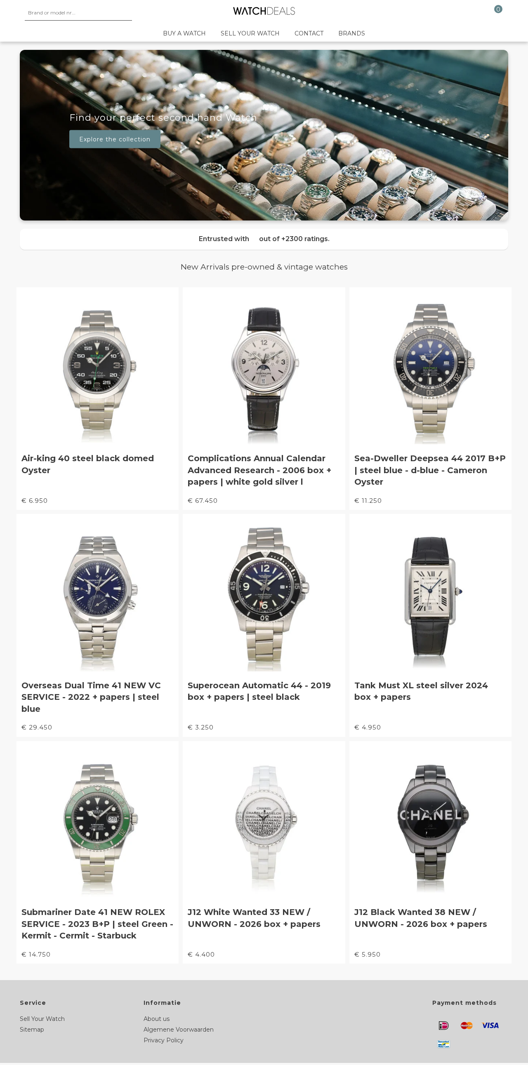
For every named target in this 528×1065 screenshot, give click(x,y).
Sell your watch (250, 33)
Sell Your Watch (42, 1019)
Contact (309, 33)
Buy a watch (184, 33)
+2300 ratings (304, 239)
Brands (351, 33)
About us (157, 1019)
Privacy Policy (164, 1040)
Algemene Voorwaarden (179, 1029)
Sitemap (32, 1029)
